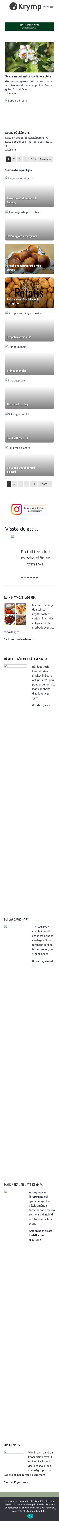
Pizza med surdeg (17, 404)
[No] (55, 1509)
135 (33, 159)
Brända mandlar (16, 370)
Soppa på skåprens (17, 132)
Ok (30, 1516)
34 (33, 484)
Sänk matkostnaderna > (19, 639)
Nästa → (45, 159)
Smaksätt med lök (17, 438)
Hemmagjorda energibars (22, 236)
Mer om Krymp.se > (16, 1482)
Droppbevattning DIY (19, 337)
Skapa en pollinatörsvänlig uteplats (28, 76)
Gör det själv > (41, 705)
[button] (22, 578)
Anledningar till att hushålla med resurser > (40, 1235)
